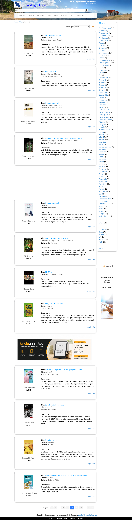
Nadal (101, 157)
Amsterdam (52, 208)
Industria (102, 134)
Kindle (101, 234)
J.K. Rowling (28, 256)
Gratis (49, 16)
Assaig (60, 105)
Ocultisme (102, 169)
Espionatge (103, 92)
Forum (66, 518)
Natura (101, 162)
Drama (101, 73)
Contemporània (53, 141)
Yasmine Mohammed (28, 121)
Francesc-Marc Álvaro (29, 493)
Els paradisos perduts (53, 35)
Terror (101, 209)
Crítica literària (104, 65)
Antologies (103, 31)
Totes (101, 249)
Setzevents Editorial (55, 40)
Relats (101, 186)
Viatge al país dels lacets (54, 303)
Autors (56, 16)
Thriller (101, 211)
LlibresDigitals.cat (33, 5)
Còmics (101, 58)
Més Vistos (40, 16)
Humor (61, 274)
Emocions (102, 87)
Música (57, 74)
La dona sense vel (52, 103)
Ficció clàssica (104, 112)
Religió (101, 189)
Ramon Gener (29, 88)
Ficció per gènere (105, 120)
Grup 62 (51, 445)
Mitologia (102, 149)
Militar (101, 144)
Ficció (49, 38)
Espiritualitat (103, 95)
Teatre (101, 206)
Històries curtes (104, 129)
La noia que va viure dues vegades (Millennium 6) (63, 138)
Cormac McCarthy (28, 458)
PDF (100, 242)
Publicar (64, 16)
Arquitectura (103, 38)
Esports (101, 97)
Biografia (102, 48)
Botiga (21, 22)
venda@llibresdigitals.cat (87, 515)
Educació (102, 85)
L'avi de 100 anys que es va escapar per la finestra (63, 370)
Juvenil (70, 240)
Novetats (31, 16)
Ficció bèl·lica (104, 110)
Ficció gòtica (103, 115)
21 (67, 508)
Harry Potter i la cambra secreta (56, 238)
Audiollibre (103, 229)
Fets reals (102, 105)
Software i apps (104, 204)
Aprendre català (105, 35)
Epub (101, 232)
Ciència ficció (104, 53)
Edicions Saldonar (55, 108)
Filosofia (102, 122)
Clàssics (102, 55)
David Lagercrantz (28, 156)
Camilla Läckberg (28, 221)
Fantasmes (103, 100)
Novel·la (50, 442)
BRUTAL (48, 272)
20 (63, 508)
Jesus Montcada (29, 423)
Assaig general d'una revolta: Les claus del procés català (66, 475)
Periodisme (103, 172)
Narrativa (102, 159)
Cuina (101, 68)
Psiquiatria (103, 181)
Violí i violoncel (104, 216)
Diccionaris (103, 70)
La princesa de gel (52, 203)
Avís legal (80, 518)
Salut (101, 194)
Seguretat (102, 196)
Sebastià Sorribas (28, 321)
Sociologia (103, 201)
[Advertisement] (54, 182)
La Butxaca (52, 243)
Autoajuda (102, 45)
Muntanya (102, 152)
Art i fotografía (52, 274)
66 (89, 508)
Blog (71, 16)
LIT (100, 237)
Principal (22, 16)
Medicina (102, 142)
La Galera (51, 308)
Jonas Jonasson (29, 388)
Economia (102, 82)
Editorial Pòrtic (53, 480)
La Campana (53, 374)
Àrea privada (80, 16)
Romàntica (103, 191)
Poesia (101, 174)
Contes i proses (104, 63)
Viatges (101, 214)
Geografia (102, 125)
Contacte (52, 518)
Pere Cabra (28, 53)
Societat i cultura (105, 199)
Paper (101, 239)
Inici (15, 22)
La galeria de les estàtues (54, 405)
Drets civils (103, 80)
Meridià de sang (51, 440)
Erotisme (102, 90)
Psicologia (103, 179)
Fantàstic (63, 240)
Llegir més (91, 59)
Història (50, 74)
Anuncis (59, 518)
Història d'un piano (52, 71)
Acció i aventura (105, 28)
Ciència (102, 50)
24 (81, 508)
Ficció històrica (104, 117)
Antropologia (52, 105)
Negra (76, 141)
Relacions (102, 184)
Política (50, 478)
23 (76, 508)
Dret (100, 75)
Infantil (49, 306)
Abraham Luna (28, 289)
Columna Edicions (55, 76)
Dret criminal (103, 78)
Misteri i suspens (66, 141)
